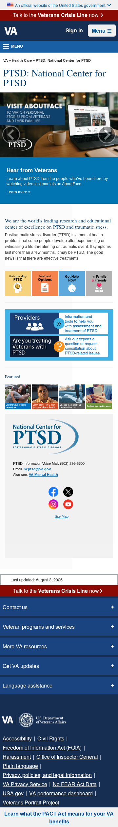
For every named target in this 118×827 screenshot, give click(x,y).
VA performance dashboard (61, 793)
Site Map (62, 516)
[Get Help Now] (72, 283)
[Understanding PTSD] (18, 283)
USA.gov (13, 793)
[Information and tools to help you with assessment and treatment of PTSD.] (59, 323)
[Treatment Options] (45, 283)
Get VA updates (21, 666)
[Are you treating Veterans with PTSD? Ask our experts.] (59, 346)
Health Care (22, 60)
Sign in (74, 30)
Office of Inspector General (67, 756)
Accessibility (17, 738)
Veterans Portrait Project (31, 802)
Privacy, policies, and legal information (47, 775)
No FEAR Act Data (75, 784)
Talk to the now (56, 15)
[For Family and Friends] (99, 283)
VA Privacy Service (25, 784)
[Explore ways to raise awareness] (18, 396)
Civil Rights (50, 738)
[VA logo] (10, 31)
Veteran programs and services (39, 626)
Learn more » (18, 192)
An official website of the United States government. (60, 5)
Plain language (20, 766)
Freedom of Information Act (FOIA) (42, 747)
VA (5, 60)
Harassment (17, 756)
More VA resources (25, 646)
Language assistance (27, 685)
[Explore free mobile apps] (99, 396)
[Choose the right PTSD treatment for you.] (72, 396)
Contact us (15, 607)
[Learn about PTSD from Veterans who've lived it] (45, 396)
